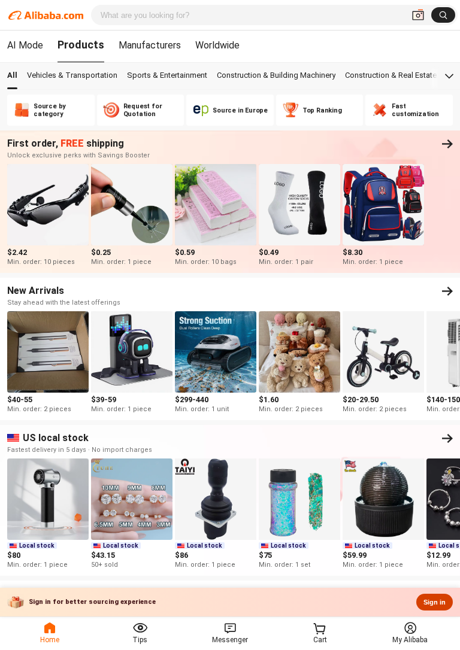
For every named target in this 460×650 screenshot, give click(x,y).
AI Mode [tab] (25, 45)
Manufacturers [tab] (150, 45)
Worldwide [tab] (217, 45)
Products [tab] (81, 44)
